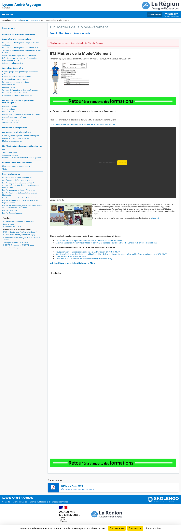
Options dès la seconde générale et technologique (18, 101)
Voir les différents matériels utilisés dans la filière (72, 263)
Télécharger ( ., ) (74, 489)
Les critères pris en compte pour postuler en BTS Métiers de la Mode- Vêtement (89, 240)
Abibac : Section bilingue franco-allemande (19, 55)
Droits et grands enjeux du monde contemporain (21, 135)
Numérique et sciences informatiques (17, 95)
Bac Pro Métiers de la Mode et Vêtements (18, 190)
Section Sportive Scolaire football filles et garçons (21, 157)
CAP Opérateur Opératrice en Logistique (18, 180)
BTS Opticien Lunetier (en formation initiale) (20, 232)
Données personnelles (58, 502)
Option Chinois (8, 111)
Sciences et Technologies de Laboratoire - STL (20, 47)
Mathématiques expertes (12, 141)
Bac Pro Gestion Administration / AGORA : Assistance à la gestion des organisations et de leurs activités (20, 185)
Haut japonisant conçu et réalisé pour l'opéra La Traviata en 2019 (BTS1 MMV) (88, 252)
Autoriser (122, 163)
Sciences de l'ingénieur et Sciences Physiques (20, 90)
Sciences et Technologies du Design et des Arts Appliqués (20, 44)
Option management (10, 120)
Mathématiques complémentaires (15, 138)
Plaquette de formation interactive (18, 34)
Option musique (8, 109)
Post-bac (37, 20)
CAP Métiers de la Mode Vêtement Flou (17, 177)
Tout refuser (135, 528)
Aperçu (90, 489)
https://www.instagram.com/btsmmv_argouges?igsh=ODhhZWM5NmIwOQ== (82, 124)
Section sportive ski (9, 152)
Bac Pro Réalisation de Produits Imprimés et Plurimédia (19, 194)
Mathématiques (8, 84)
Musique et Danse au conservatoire (16, 166)
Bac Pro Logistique (9, 210)
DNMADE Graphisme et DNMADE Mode (18, 245)
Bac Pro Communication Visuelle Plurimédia (19, 198)
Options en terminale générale (16, 132)
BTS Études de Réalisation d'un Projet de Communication (18, 222)
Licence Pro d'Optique (11, 248)
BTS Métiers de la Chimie (12, 226)
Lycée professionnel (11, 174)
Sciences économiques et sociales (15, 82)
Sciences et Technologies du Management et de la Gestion (22, 51)
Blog (61, 33)
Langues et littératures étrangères (15, 79)
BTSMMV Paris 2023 (72, 486)
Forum (68, 33)
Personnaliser (153, 528)
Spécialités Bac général (12, 68)
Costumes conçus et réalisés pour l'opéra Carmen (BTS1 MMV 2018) (84, 258)
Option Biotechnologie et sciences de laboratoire (21, 114)
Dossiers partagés (82, 33)
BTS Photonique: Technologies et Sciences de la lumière (21, 238)
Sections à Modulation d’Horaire (17, 162)
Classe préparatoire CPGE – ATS (15, 242)
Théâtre (5, 169)
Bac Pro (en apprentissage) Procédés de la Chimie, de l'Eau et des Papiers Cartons (22, 206)
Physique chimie (8, 87)
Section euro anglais (10, 122)
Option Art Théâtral (9, 106)
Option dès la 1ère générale (14, 127)
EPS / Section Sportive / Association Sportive (22, 146)
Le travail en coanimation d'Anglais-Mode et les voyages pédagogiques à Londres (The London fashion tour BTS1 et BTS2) (106, 242)
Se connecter (154, 14)
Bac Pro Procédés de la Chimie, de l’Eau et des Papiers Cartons (20, 201)
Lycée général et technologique (16, 39)
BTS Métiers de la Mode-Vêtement (17, 229)
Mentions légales (20, 502)
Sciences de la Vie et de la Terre (14, 93)
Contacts (6, 502)
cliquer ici (155, 218)
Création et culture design (12, 63)
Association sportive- (10, 155)
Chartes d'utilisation (38, 502)
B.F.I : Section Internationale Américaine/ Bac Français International (19, 59)
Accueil (18, 20)
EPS (3, 149)
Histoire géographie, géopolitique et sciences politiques (20, 72)
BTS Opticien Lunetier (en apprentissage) (19, 234)
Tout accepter (117, 528)
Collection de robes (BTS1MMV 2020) (71, 256)
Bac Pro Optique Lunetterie (12, 213)
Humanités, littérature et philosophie (16, 76)
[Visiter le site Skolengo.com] (163, 501)
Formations (27, 20)
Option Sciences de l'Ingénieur (14, 117)
